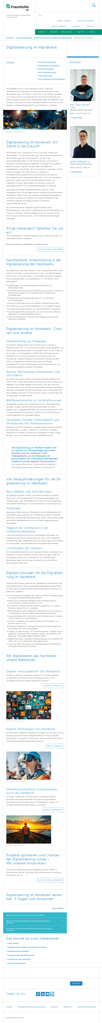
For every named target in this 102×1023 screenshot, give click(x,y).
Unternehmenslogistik (24, 38)
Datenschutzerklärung (86, 1007)
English (90, 26)
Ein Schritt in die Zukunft (47, 62)
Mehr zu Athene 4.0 (53, 686)
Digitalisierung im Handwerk (18, 951)
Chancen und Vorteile (46, 69)
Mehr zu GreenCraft (53, 810)
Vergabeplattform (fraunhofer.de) (32, 1007)
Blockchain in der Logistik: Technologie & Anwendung (27, 947)
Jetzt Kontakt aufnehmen (50, 249)
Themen (41, 32)
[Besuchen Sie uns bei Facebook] (38, 994)
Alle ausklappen (58, 908)
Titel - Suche (94, 5)
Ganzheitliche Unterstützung (48, 65)
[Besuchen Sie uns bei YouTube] (48, 994)
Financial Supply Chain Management (21, 955)
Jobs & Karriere (59, 26)
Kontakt (76, 26)
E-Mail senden (77, 117)
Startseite (10, 38)
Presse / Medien (64, 21)
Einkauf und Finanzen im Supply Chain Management (53, 38)
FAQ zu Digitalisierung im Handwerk (51, 79)
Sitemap (9, 1007)
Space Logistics (13, 943)
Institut (81, 32)
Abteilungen (66, 32)
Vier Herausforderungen (47, 72)
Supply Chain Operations (17, 963)
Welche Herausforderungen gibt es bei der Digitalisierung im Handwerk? (28, 922)
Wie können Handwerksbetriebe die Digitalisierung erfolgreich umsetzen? (29, 929)
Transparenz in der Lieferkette (19, 959)
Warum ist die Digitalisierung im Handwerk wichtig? (25, 915)
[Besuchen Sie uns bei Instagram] (52, 994)
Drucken (76, 983)
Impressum (68, 1007)
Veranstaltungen (85, 21)
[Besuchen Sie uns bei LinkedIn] (43, 994)
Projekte (54, 32)
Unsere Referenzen (45, 76)
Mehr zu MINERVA (54, 746)
